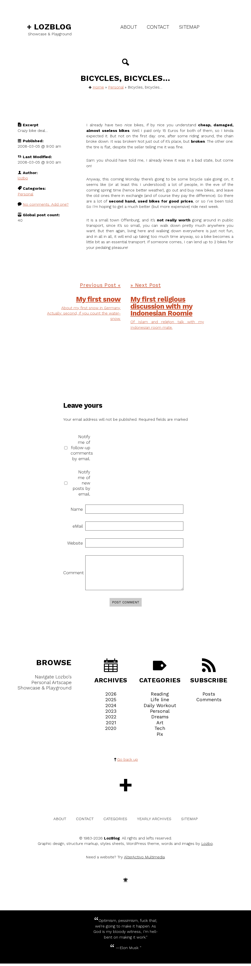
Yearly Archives (154, 818)
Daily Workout (160, 705)
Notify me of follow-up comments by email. (80, 447)
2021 (111, 722)
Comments (209, 699)
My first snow (98, 299)
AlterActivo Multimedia (144, 857)
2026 (110, 694)
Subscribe (208, 680)
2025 (110, 699)
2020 (110, 728)
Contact (158, 27)
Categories (160, 680)
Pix (160, 734)
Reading (160, 694)
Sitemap (189, 27)
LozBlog (49, 26)
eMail (78, 526)
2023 (110, 711)
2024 (110, 705)
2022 (110, 717)
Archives (110, 680)
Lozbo (207, 843)
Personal (116, 87)
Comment (73, 572)
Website (75, 543)
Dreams (160, 717)
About (128, 27)
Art (159, 722)
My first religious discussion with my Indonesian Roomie (161, 306)
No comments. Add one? (46, 204)
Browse (54, 662)
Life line (160, 699)
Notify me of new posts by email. (81, 483)
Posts (208, 694)
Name (77, 509)
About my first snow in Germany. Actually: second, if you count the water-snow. (84, 313)
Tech (159, 728)
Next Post (148, 285)
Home (98, 87)
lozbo (23, 178)
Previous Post (98, 285)
